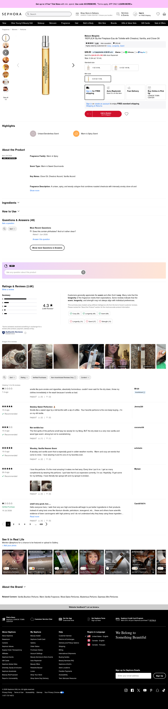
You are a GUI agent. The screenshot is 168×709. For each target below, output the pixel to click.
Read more (34, 516)
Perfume (23, 29)
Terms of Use (18, 692)
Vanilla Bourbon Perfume (28, 596)
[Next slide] (73, 65)
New (4, 23)
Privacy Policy (7, 692)
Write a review (8, 289)
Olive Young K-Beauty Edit (22, 23)
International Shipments (67, 653)
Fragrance (65, 23)
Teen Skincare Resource (67, 678)
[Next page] (46, 524)
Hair (76, 23)
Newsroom (6, 639)
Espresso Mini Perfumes (108, 596)
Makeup (41, 23)
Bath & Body (88, 23)
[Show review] (14, 356)
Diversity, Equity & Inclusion (12, 667)
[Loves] (158, 14)
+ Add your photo (9, 545)
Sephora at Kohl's (65, 664)
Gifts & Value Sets (129, 23)
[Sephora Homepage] (11, 14)
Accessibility (63, 675)
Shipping (62, 646)
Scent (122, 46)
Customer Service (65, 635)
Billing (61, 650)
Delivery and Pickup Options (69, 643)
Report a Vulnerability (10, 678)
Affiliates (5, 653)
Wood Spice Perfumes (70, 596)
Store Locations (64, 667)
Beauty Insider (35, 635)
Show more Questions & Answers (47, 247)
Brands (114, 23)
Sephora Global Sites (9, 664)
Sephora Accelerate (9, 671)
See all (5, 98)
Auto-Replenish (36, 660)
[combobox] (49, 14)
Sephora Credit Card (37, 639)
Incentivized (96, 366)
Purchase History (36, 650)
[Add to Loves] (126, 114)
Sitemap (39, 692)
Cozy (109, 46)
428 (41, 524)
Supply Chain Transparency (12, 650)
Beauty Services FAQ (66, 660)
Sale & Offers (160, 23)
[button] (122, 52)
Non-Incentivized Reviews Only (62, 377)
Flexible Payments (65, 671)
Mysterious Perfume (88, 596)
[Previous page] (3, 524)
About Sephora (7, 635)
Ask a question (106, 43)
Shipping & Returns (94, 105)
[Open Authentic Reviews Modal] (25, 332)
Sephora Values (8, 646)
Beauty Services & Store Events (41, 657)
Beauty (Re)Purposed (10, 675)
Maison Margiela (92, 36)
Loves (32, 671)
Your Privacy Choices (52, 692)
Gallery (33, 643)
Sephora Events (8, 657)
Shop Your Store (36, 675)
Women (14, 29)
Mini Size (102, 23)
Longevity (115, 46)
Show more (34, 190)
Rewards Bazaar (36, 667)
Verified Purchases (39, 377)
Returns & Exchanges (66, 639)
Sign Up (159, 675)
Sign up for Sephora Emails (128, 670)
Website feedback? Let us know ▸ (84, 607)
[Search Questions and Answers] (4, 228)
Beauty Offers (35, 664)
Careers (5, 643)
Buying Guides (64, 657)
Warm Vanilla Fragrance (49, 596)
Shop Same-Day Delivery (39, 678)
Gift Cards (145, 23)
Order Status (34, 646)
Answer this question (41, 239)
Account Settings (36, 653)
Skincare (52, 23)
